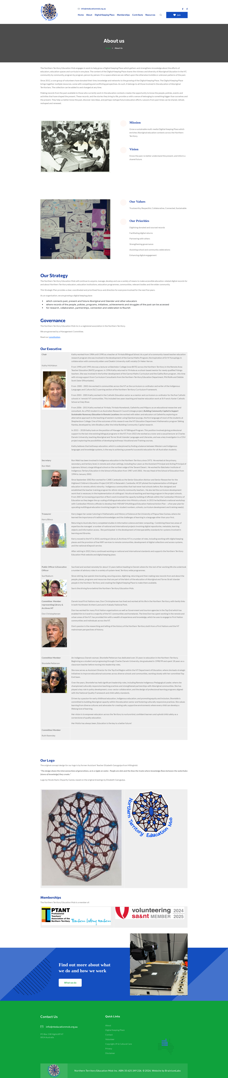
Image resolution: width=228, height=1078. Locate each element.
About (108, 1025)
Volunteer (109, 1039)
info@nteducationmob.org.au (93, 9)
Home (81, 14)
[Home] (56, 12)
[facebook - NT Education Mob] (182, 8)
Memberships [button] (123, 14)
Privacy (108, 1048)
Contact (109, 1034)
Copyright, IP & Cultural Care (118, 1044)
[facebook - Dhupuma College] (187, 8)
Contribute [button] (137, 14)
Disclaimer (110, 1053)
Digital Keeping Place (104, 14)
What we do (70, 982)
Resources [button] (150, 14)
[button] (161, 14)
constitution (54, 337)
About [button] (89, 14)
